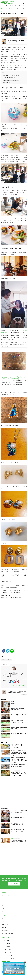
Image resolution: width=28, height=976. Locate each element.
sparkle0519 (8, 65)
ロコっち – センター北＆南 (8, 958)
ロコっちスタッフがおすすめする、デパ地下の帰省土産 (18, 765)
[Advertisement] (14, 634)
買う (16, 5)
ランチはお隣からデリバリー (9, 77)
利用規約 (4, 927)
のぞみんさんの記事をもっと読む (19, 685)
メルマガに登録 (14, 883)
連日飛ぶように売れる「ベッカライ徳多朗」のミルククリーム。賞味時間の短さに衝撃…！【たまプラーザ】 (19, 753)
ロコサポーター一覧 (6, 952)
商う (24, 5)
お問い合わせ (5, 924)
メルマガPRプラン (6, 946)
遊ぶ (20, 5)
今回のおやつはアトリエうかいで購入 (11, 75)
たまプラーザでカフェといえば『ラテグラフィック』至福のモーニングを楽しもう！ (18, 746)
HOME (3, 8)
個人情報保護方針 (6, 930)
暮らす (11, 5)
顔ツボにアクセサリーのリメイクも (11, 80)
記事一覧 (4, 918)
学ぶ (7, 5)
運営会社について (6, 940)
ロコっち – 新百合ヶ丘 (7, 955)
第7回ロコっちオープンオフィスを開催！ (17, 8)
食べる (3, 5)
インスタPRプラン (6, 943)
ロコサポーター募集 (6, 949)
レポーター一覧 (5, 921)
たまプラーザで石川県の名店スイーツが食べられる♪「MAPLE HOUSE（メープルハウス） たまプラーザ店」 (19, 760)
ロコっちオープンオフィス (6, 659)
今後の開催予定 (6, 82)
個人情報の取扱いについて (8, 933)
